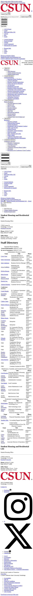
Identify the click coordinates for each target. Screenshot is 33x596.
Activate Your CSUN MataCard (16, 117)
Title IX (6, 579)
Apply (5, 51)
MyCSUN (3, 26)
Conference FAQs (12, 144)
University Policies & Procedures (13, 568)
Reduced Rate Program (13, 123)
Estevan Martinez (3, 389)
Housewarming (11, 114)
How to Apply (11, 106)
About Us (7, 68)
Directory (6, 559)
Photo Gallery (11, 135)
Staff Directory (11, 71)
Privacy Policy (8, 584)
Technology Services (13, 97)
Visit (5, 50)
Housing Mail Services (13, 95)
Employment (7, 562)
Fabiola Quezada (3, 376)
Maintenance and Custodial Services (17, 94)
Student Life (10, 105)
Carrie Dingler (5, 291)
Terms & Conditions (9, 581)
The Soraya (7, 565)
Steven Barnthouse (4, 324)
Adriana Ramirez (5, 284)
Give (5, 53)
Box (5, 35)
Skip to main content (16, 1)
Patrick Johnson (5, 304)
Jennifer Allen (4, 420)
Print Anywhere (11, 132)
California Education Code (14, 136)
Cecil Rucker (4, 373)
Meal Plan (10, 111)
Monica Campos (3, 314)
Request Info (7, 48)
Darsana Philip (3, 410)
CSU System (7, 591)
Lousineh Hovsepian (4, 416)
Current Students (8, 39)
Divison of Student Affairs (8, 55)
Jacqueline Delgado (4, 294)
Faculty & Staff (8, 41)
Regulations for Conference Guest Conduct (19, 150)
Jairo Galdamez (5, 263)
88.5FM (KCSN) (8, 566)
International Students (13, 112)
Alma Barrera (4, 359)
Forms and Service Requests (15, 83)
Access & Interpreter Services (15, 92)
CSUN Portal (7, 29)
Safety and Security (12, 127)
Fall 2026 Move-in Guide (14, 103)
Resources (7, 118)
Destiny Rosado (3, 353)
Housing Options (12, 108)
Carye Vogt (4, 256)
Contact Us (4, 487)
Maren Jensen (4, 318)
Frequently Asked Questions (15, 130)
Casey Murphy (3, 386)
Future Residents (9, 100)
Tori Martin (4, 383)
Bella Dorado (4, 274)
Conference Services (10, 139)
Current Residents (9, 76)
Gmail (5, 30)
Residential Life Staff (13, 86)
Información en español (10, 45)
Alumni (6, 42)
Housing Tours (11, 115)
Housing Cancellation (13, 98)
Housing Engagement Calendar (15, 91)
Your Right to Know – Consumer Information (16, 569)
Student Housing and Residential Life (11, 57)
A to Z (6, 556)
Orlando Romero (3, 338)
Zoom (5, 36)
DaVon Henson (5, 271)
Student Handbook (12, 124)
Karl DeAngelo (4, 406)
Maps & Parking (8, 563)
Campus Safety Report (10, 588)
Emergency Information (10, 560)
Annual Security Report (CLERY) (13, 585)
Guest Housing (11, 146)
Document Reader (9, 590)
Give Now (3, 574)
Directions (10, 149)
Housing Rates (11, 109)
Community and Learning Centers (16, 89)
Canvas (6, 33)
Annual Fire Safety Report (11, 587)
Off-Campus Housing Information (16, 138)
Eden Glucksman (5, 259)
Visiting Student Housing (14, 73)
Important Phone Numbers (14, 79)
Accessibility (7, 557)
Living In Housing (12, 80)
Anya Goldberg (5, 267)
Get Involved (10, 85)
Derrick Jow (4, 281)
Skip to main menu (6, 1)
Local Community (9, 44)
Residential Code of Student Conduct (17, 126)
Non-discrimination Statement (12, 582)
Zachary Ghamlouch (4, 356)
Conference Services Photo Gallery (16, 147)
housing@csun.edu (6, 228)
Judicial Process (11, 129)
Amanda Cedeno (3, 328)
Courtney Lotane (3, 321)
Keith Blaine (4, 403)
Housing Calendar (12, 121)
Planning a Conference (13, 143)
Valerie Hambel (3, 379)
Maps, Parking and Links (14, 133)
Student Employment (13, 74)
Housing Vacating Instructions (15, 82)
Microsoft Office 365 (9, 32)
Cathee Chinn (4, 301)
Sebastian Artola (3, 311)
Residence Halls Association (15, 88)
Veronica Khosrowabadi (5, 277)
